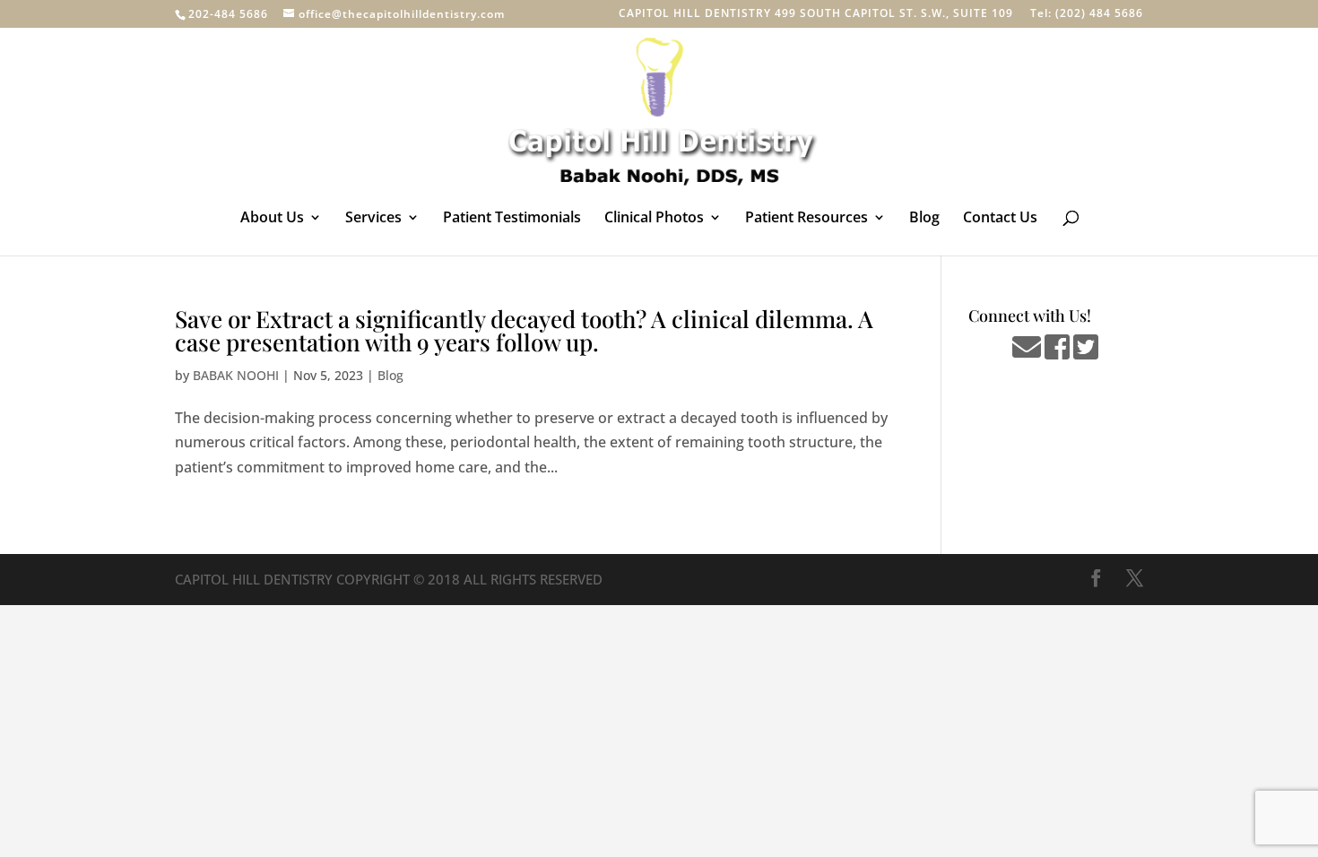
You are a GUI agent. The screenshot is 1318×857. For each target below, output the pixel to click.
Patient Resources (806, 219)
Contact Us (1000, 219)
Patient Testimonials (512, 219)
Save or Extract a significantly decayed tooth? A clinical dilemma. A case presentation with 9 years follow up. (524, 330)
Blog (924, 219)
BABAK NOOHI (236, 375)
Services (373, 219)
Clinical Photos (654, 219)
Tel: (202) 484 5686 (1086, 14)
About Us (272, 219)
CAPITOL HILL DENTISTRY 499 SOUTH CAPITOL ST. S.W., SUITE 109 (816, 14)
